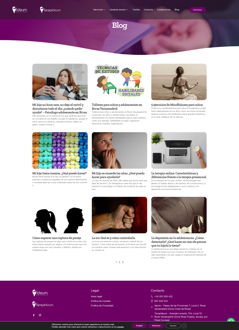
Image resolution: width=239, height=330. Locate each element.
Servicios (98, 9)
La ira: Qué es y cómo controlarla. (113, 238)
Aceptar (139, 325)
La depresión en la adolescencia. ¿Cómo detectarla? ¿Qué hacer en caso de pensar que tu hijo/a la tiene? (178, 241)
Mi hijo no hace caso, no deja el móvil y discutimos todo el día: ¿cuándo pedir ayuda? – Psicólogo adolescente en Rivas (59, 108)
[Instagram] (40, 315)
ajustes (120, 327)
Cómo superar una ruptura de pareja (56, 238)
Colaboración (164, 9)
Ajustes (173, 325)
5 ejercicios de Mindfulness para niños (177, 105)
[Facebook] (34, 315)
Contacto (148, 9)
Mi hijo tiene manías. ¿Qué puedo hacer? (59, 173)
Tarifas (136, 9)
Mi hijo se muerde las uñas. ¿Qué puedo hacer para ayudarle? (118, 175)
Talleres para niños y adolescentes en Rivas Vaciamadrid (117, 107)
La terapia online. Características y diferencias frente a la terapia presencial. (179, 175)
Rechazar (156, 325)
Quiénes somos (117, 9)
